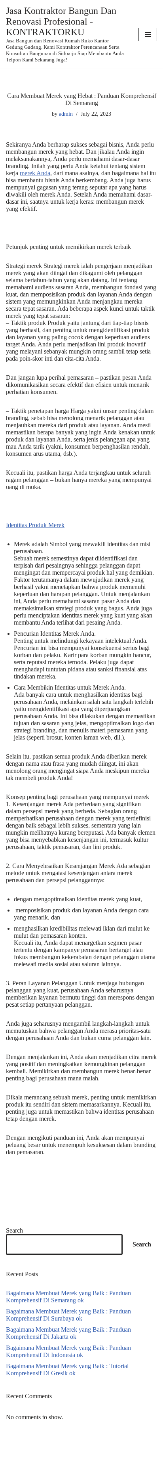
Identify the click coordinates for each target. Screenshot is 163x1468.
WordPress (68, 1461)
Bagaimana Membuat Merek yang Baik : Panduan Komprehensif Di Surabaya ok (68, 1315)
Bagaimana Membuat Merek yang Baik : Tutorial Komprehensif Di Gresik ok (67, 1369)
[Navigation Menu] (147, 34)
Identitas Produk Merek (35, 525)
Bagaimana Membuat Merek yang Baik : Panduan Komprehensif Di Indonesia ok (68, 1351)
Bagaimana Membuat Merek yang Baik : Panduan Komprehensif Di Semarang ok (68, 1297)
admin (66, 114)
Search (14, 1230)
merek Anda (35, 173)
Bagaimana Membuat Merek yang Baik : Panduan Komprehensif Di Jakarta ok (68, 1333)
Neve (12, 1461)
